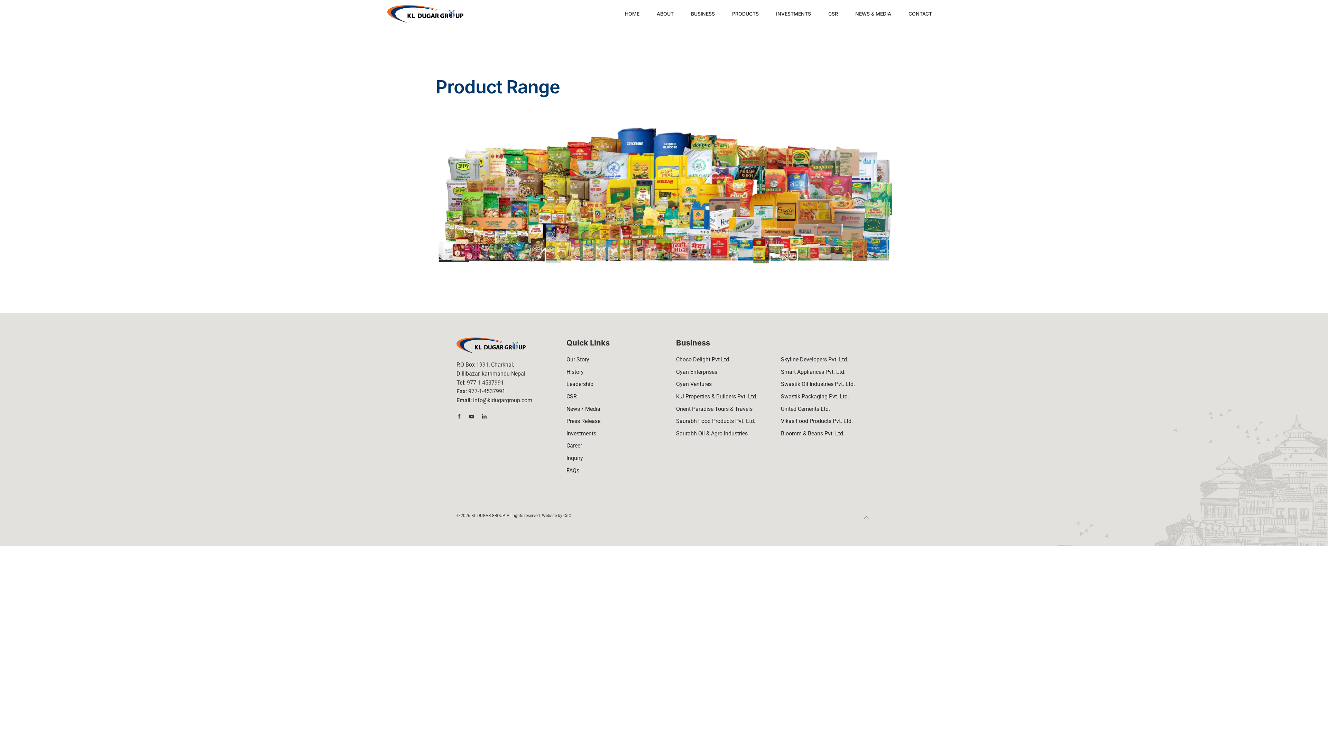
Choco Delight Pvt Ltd (702, 359)
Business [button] (703, 14)
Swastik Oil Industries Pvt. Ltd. (818, 384)
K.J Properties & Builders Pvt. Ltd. (716, 396)
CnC (567, 515)
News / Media (583, 409)
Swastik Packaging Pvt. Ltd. (815, 396)
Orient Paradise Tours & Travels (714, 409)
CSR (833, 14)
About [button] (665, 14)
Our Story (577, 359)
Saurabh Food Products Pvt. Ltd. (715, 421)
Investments (793, 14)
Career (574, 445)
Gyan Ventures (694, 384)
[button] (867, 517)
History (575, 372)
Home (632, 14)
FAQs (572, 470)
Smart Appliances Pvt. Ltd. (813, 372)
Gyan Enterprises (696, 372)
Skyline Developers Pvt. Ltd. (814, 359)
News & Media (873, 14)
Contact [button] (920, 14)
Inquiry (574, 458)
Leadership (579, 384)
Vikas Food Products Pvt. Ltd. (817, 421)
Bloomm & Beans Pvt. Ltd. (813, 433)
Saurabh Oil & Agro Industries (712, 433)
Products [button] (745, 14)
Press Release (583, 421)
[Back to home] (425, 14)
